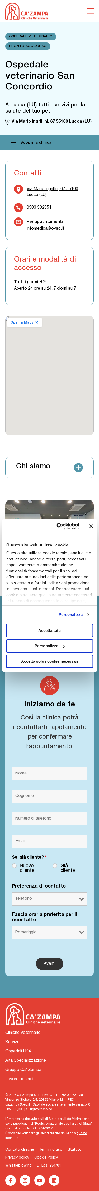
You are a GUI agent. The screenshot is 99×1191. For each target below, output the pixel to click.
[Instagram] (25, 1180)
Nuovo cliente (27, 868)
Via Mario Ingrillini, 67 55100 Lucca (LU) (52, 192)
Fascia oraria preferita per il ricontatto (44, 917)
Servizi (11, 1042)
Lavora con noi (19, 1079)
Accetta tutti (49, 630)
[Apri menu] (90, 11)
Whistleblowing (18, 1165)
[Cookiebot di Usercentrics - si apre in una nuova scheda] (59, 526)
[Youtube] (39, 1180)
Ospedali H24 (18, 1051)
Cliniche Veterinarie (22, 1033)
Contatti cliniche (19, 1149)
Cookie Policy (46, 1157)
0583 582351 (39, 207)
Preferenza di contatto (39, 886)
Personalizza (71, 614)
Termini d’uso (50, 1149)
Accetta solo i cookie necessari (49, 661)
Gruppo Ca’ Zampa (23, 1070)
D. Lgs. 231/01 (49, 1165)
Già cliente (67, 868)
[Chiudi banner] (91, 526)
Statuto (75, 1149)
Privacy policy (17, 1157)
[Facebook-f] (10, 1180)
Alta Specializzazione (25, 1061)
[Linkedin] (54, 1180)
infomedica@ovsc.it (45, 228)
